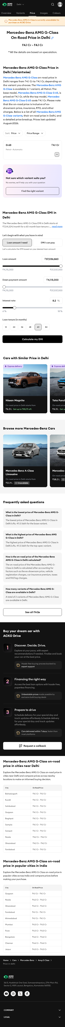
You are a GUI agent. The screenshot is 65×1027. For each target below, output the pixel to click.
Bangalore (10, 937)
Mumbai (9, 924)
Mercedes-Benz (27, 960)
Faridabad (10, 849)
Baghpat (9, 818)
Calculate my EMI (32, 339)
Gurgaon (9, 812)
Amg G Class (43, 960)
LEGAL (7, 1017)
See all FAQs (32, 612)
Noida (8, 837)
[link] (25, 380)
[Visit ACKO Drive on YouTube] (6, 993)
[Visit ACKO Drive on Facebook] (27, 993)
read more (57, 226)
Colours (56, 13)
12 (6, 327)
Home (6, 960)
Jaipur (8, 949)
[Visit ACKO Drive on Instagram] (13, 993)
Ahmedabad (11, 918)
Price (32, 13)
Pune (7, 931)
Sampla (8, 824)
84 (46, 327)
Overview (6, 13)
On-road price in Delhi (16, 405)
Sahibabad (10, 806)
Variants (20, 13)
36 (22, 327)
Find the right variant (32, 191)
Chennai (9, 943)
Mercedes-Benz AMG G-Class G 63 (38, 92)
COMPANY (9, 1010)
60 (38, 327)
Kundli (8, 800)
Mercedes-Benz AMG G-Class (20, 77)
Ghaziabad (10, 843)
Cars (14, 960)
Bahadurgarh (11, 793)
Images (44, 13)
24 (14, 327)
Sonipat (8, 831)
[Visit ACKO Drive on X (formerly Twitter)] (20, 993)
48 (30, 327)
